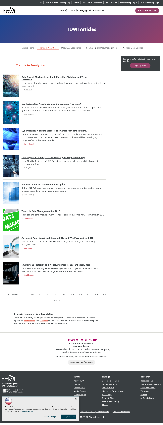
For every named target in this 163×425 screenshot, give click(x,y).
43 (56, 294)
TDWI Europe (80, 395)
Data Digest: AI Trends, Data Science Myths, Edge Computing (53, 157)
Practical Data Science (133, 48)
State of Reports (147, 388)
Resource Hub (146, 381)
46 (80, 294)
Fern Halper (28, 248)
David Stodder (29, 275)
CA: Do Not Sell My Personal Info (94, 412)
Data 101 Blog (108, 398)
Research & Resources (92, 3)
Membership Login (128, 3)
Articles (143, 395)
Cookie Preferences (121, 412)
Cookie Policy (27, 411)
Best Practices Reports (150, 384)
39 (24, 294)
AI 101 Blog (107, 395)
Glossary (106, 405)
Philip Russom (28, 218)
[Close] (75, 398)
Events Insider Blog (110, 402)
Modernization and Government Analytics (43, 184)
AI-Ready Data (147, 398)
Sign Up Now (140, 65)
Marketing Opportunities (113, 391)
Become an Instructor (112, 384)
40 (32, 294)
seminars (44, 321)
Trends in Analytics (47, 48)
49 (104, 294)
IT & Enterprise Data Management (101, 48)
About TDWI (79, 381)
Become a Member (110, 381)
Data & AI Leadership (71, 48)
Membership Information (81, 362)
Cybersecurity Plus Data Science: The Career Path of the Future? (54, 131)
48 (96, 294)
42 (48, 294)
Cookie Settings (49, 417)
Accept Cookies (68, 417)
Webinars (144, 391)
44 (64, 294)
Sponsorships (111, 3)
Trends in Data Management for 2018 (41, 211)
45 (72, 294)
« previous (13, 294)
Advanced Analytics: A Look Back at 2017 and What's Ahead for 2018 (57, 238)
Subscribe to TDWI (147, 10)
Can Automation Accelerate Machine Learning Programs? (51, 104)
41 (40, 294)
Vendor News (108, 388)
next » (57, 300)
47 (88, 294)
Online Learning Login (149, 3)
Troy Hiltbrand (29, 144)
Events (76, 3)
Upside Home (28, 48)
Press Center (79, 388)
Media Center (80, 391)
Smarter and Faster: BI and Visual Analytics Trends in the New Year (56, 265)
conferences (29, 321)
